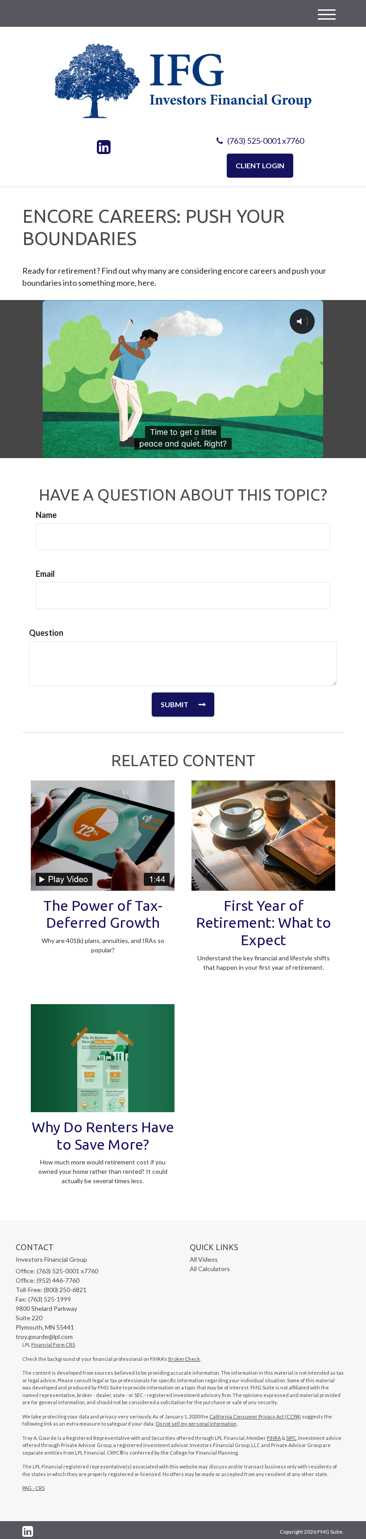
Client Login (260, 165)
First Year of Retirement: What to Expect (263, 922)
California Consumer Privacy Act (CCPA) (255, 1416)
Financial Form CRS (53, 1344)
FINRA (274, 1438)
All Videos (204, 1259)
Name (46, 515)
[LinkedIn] (104, 147)
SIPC (291, 1438)
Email (45, 574)
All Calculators (210, 1268)
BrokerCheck (184, 1359)
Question (46, 633)
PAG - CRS (33, 1488)
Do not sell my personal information (196, 1423)
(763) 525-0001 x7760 (265, 141)
